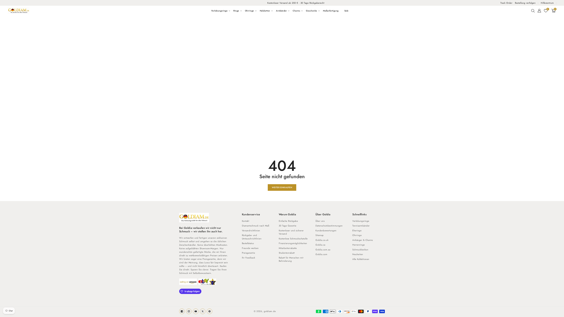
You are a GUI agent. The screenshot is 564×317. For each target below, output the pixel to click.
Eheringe (356, 230)
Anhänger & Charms (362, 240)
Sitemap (319, 235)
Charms (296, 10)
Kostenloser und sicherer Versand (291, 232)
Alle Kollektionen (360, 259)
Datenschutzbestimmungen (329, 225)
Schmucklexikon (360, 249)
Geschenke (311, 10)
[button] (533, 10)
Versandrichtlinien (251, 230)
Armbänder (281, 10)
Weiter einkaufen (282, 187)
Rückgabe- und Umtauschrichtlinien (252, 237)
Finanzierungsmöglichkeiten (293, 243)
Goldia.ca (320, 244)
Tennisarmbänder (361, 225)
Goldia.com (321, 254)
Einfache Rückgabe (288, 221)
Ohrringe (249, 10)
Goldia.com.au (322, 249)
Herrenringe (358, 244)
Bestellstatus (248, 243)
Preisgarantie (248, 252)
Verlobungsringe (219, 10)
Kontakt (245, 221)
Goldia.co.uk (321, 240)
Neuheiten (357, 254)
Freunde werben (250, 248)
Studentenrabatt (287, 252)
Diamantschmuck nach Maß (255, 225)
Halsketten (265, 10)
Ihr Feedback (248, 257)
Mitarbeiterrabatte (288, 248)
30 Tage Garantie (287, 225)
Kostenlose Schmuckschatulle (293, 238)
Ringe (236, 10)
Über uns (320, 221)
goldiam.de (270, 311)
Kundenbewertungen (325, 230)
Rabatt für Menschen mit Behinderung (291, 259)
